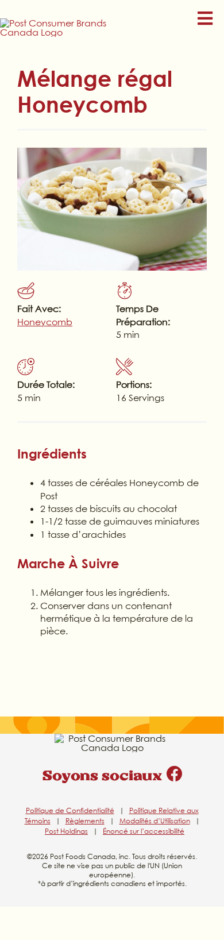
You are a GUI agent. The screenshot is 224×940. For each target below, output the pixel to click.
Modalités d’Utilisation (154, 820)
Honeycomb (44, 322)
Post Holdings (66, 831)
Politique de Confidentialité (70, 810)
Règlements (85, 820)
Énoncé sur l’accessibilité (143, 831)
